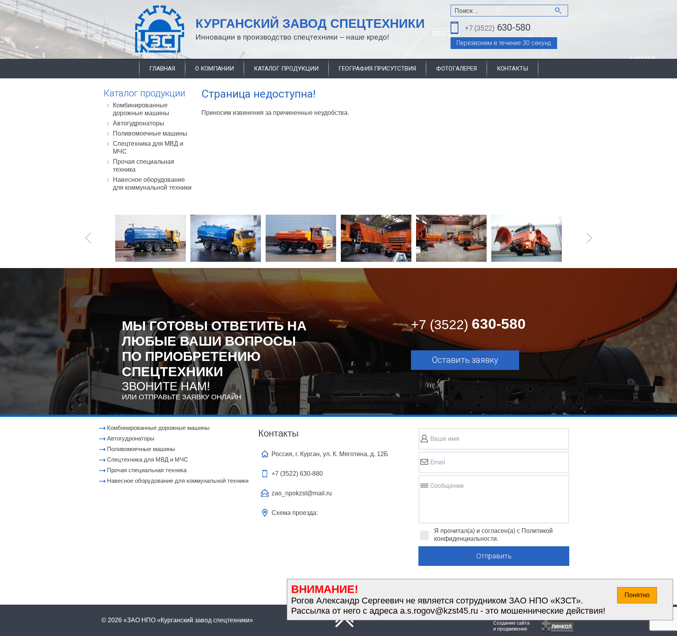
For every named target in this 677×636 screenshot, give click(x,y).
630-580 (497, 27)
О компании (214, 68)
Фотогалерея (456, 68)
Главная (162, 68)
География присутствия (377, 68)
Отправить (494, 556)
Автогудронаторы (138, 123)
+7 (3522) (297, 473)
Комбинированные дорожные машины (141, 109)
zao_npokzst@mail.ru (302, 493)
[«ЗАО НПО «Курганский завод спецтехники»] (141, 29)
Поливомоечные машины (150, 133)
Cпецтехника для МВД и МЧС (148, 147)
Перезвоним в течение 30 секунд (503, 43)
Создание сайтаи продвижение (511, 626)
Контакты (512, 68)
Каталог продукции (286, 68)
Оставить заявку (465, 360)
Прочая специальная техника (143, 165)
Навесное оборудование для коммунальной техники (152, 183)
